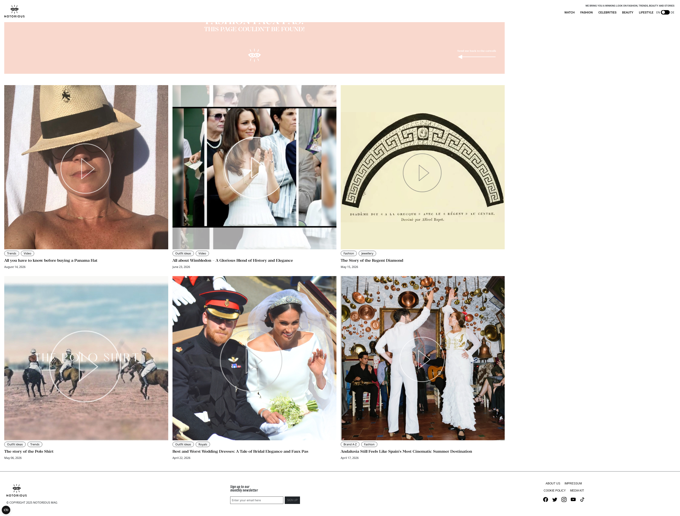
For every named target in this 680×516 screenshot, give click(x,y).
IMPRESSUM (573, 483)
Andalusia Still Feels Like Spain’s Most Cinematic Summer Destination (406, 451)
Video (27, 253)
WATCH (569, 12)
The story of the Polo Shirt (28, 451)
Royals (203, 444)
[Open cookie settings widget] (6, 510)
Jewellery (367, 253)
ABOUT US (553, 483)
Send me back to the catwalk (476, 50)
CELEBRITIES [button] (607, 12)
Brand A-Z (350, 444)
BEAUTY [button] (627, 12)
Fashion (349, 253)
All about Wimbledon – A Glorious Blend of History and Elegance (232, 260)
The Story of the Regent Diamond (372, 260)
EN (658, 12)
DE (672, 12)
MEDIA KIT (577, 490)
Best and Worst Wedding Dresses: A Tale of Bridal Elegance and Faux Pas (240, 451)
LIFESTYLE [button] (646, 12)
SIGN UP (292, 500)
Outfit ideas (183, 253)
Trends (11, 253)
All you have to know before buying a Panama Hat (50, 260)
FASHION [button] (586, 12)
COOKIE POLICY (555, 490)
